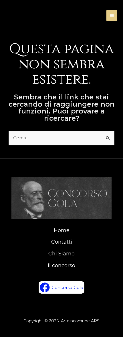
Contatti (61, 242)
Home (62, 230)
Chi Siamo (61, 254)
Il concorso (61, 265)
